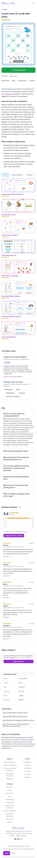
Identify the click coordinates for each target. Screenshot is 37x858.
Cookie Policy (30, 849)
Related (5, 175)
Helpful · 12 (8, 556)
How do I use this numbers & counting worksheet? (18, 415)
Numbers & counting (12, 396)
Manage (13, 853)
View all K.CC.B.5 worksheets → (13, 377)
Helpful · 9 (7, 617)
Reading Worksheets (9, 765)
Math (13, 81)
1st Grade (27, 765)
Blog (9, 796)
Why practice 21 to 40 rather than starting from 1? (18, 486)
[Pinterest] (18, 839)
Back (5, 9)
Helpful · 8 (7, 597)
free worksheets (19, 737)
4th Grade (27, 774)
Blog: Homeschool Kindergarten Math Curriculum (18, 720)
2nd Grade (27, 768)
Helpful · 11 (8, 576)
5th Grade (27, 777)
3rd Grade (27, 771)
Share (15, 76)
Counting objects (17, 175)
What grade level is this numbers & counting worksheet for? (18, 458)
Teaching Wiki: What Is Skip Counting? (15, 716)
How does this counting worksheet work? (18, 478)
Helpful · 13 (8, 639)
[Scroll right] (34, 175)
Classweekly (8, 3)
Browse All (9, 779)
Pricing (9, 790)
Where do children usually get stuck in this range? (18, 495)
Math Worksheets (9, 762)
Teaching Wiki (9, 802)
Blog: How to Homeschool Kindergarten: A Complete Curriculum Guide (16, 725)
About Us (10, 787)
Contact (9, 822)
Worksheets (5, 81)
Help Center (9, 819)
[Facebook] (15, 839)
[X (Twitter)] (21, 839)
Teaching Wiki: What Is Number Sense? (15, 713)
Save (6, 76)
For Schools (9, 793)
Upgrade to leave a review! (14, 535)
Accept (6, 853)
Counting (32, 81)
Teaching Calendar (10, 811)
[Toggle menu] (33, 3)
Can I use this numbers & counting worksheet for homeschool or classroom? (18, 468)
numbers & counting (11, 94)
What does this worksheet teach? (18, 451)
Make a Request (18, 661)
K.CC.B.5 (7, 362)
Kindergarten (22, 81)
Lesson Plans (10, 799)
